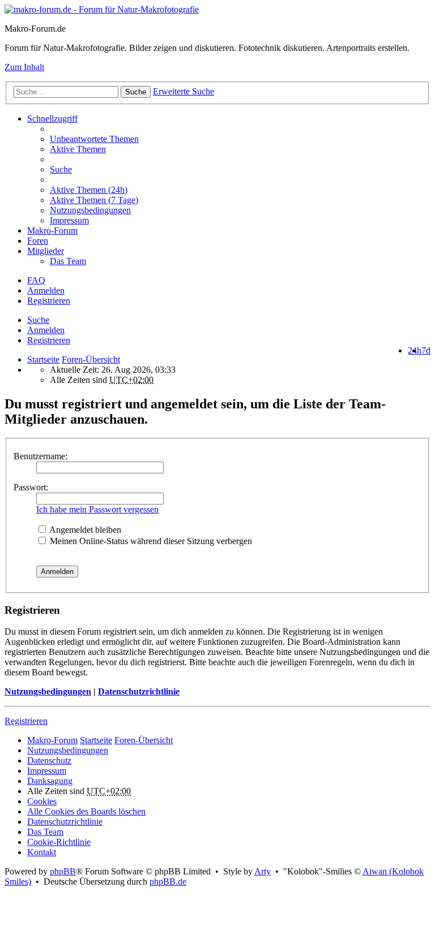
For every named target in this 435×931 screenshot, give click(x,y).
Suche (135, 92)
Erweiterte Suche (183, 91)
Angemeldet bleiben (84, 530)
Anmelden (46, 330)
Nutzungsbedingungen (48, 691)
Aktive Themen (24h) (88, 190)
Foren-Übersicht (143, 740)
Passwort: (31, 487)
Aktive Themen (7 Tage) (94, 200)
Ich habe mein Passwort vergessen (97, 509)
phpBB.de (168, 881)
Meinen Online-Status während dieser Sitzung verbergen (150, 541)
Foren (37, 240)
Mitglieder (45, 251)
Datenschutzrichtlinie (139, 691)
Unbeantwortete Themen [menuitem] (94, 139)
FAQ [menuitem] (36, 280)
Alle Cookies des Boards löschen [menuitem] (86, 811)
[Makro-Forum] (102, 9)
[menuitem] (240, 190)
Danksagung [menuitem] (49, 781)
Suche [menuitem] (61, 169)
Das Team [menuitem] (68, 261)
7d (425, 350)
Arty (262, 871)
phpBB (63, 871)
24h (414, 350)
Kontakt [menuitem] (41, 852)
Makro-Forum (52, 230)
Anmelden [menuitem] (46, 290)
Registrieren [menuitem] (48, 300)
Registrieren (48, 340)
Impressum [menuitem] (69, 220)
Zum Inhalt (24, 67)
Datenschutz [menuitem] (49, 760)
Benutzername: (40, 456)
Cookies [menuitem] (42, 801)
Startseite (43, 359)
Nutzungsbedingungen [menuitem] (90, 210)
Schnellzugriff (52, 118)
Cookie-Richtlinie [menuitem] (59, 842)
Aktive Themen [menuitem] (78, 149)
